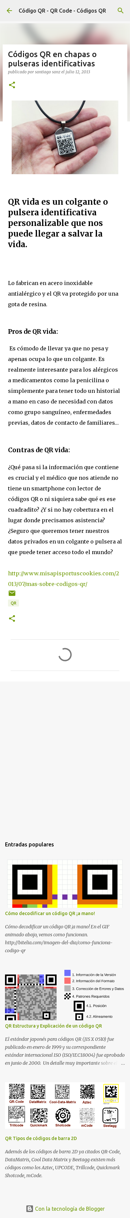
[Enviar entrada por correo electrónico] (12, 596)
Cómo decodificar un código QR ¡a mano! (50, 913)
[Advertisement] (65, 756)
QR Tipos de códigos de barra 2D (41, 1138)
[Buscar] (121, 11)
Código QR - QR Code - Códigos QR (62, 11)
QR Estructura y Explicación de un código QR (53, 1026)
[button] (12, 85)
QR (13, 603)
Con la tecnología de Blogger (69, 1209)
